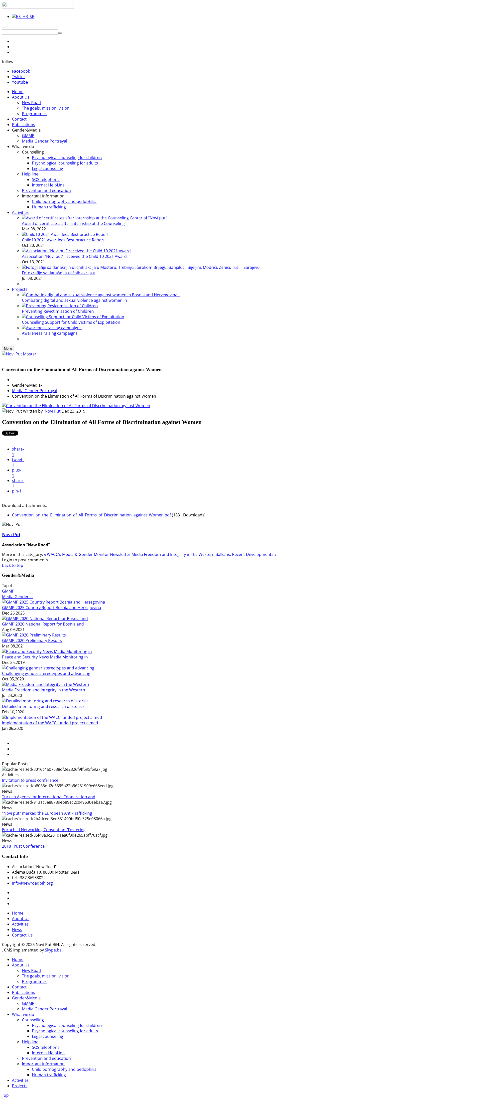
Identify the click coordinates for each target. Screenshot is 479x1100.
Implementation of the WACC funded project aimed (50, 723)
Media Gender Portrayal (34, 390)
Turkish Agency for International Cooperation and (48, 796)
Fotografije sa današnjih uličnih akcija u (58, 273)
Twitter (18, 76)
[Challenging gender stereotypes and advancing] (48, 668)
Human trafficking (49, 1075)
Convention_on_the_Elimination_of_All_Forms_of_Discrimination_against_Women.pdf (91, 515)
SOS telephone (46, 1047)
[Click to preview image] (76, 405)
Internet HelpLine (48, 1053)
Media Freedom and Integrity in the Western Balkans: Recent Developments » (203, 554)
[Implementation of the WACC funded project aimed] (52, 717)
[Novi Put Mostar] (19, 354)
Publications (23, 992)
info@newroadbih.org (32, 883)
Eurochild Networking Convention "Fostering (44, 829)
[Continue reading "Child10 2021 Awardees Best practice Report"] (65, 234)
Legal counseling (47, 1036)
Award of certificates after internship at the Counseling (73, 223)
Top (5, 1095)
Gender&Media (26, 998)
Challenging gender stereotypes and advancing (46, 673)
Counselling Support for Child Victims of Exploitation (71, 322)
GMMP (8, 591)
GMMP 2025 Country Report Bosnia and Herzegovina (51, 607)
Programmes (34, 981)
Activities (20, 924)
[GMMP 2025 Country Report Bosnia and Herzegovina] (53, 602)
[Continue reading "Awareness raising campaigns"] (52, 327)
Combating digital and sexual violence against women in (74, 300)
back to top (12, 565)
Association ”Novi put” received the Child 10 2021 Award (74, 256)
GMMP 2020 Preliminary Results (32, 640)
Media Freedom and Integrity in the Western (43, 690)
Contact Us (22, 935)
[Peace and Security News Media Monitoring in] (47, 651)
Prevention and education (46, 1058)
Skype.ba (53, 950)
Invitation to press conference (30, 780)
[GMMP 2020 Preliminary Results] (34, 635)
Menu (8, 348)
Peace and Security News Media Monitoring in (45, 657)
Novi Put (53, 411)
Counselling (33, 1020)
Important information (43, 1064)
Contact (19, 987)
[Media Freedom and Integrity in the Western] (45, 684)
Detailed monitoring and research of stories (43, 706)
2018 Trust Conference (23, 846)
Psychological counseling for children (67, 1025)
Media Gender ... (17, 596)
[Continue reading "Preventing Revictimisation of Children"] (60, 306)
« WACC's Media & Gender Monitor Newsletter (87, 554)
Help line (30, 1042)
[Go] (60, 33)
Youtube (20, 82)
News (17, 929)
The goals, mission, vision (46, 976)
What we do (23, 1014)
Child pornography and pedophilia (64, 1069)
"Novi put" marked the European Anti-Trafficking (47, 813)
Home (17, 913)
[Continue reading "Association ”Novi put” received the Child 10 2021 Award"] (76, 251)
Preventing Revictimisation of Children (58, 311)
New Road (31, 970)
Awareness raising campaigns (50, 333)
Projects (19, 1086)
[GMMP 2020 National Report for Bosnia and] (45, 618)
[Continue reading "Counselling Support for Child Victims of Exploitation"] (73, 316)
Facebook (21, 71)
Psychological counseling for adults (65, 1031)
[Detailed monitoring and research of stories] (45, 701)
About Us (20, 918)
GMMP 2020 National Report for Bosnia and (43, 624)
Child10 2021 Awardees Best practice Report (63, 240)
